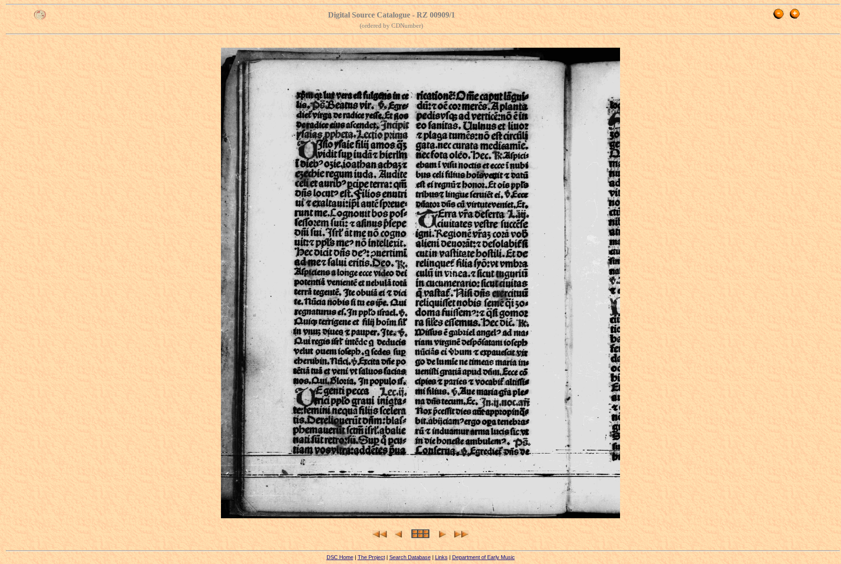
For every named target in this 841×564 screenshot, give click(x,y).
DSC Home (340, 557)
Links (441, 557)
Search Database (410, 557)
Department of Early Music (483, 557)
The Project (371, 557)
